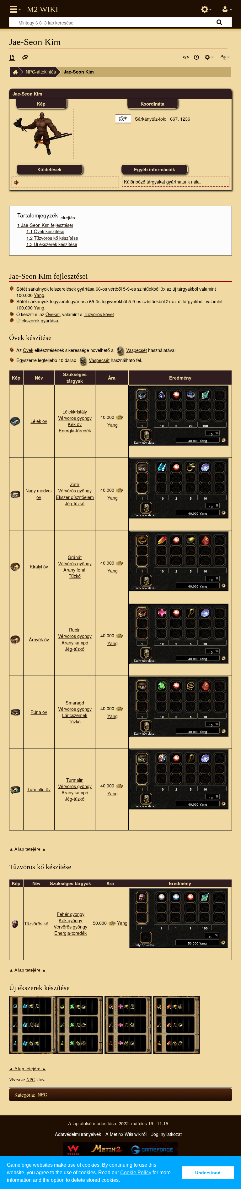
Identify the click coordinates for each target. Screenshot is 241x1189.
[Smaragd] (162, 685)
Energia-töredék (75, 430)
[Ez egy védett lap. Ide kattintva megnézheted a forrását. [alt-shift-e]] (186, 57)
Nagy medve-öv (38, 493)
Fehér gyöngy (70, 914)
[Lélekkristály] (162, 394)
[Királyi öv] (15, 565)
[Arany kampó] (191, 612)
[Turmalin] (162, 758)
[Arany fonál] (191, 539)
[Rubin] (162, 612)
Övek (28, 350)
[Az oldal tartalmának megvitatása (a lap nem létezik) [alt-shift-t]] (25, 57)
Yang (39, 295)
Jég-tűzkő (74, 503)
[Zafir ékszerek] (32, 1024)
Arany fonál (74, 569)
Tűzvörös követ (99, 314)
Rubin (75, 629)
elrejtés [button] (68, 217)
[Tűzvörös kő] (15, 922)
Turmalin (74, 779)
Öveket (53, 314)
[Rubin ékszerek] (128, 1024)
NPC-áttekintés (41, 71)
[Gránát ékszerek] (176, 1024)
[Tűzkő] (205, 539)
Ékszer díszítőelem (75, 497)
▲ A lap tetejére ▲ (27, 849)
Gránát (75, 557)
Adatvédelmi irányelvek (78, 1134)
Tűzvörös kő (36, 923)
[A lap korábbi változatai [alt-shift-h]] (196, 57)
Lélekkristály (74, 411)
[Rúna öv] (15, 711)
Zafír (74, 484)
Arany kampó (75, 642)
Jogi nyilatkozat (166, 1134)
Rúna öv (38, 712)
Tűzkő (75, 576)
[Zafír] (162, 467)
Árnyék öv (39, 639)
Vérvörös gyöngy (75, 417)
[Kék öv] (191, 394)
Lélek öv (38, 421)
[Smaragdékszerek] (79, 1024)
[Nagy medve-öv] (15, 493)
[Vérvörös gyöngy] (176, 394)
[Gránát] (162, 539)
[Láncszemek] (191, 685)
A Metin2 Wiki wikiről (126, 1134)
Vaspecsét (136, 350)
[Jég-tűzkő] (205, 467)
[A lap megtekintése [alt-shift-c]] (12, 57)
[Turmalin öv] (15, 788)
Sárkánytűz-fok (150, 118)
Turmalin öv (39, 789)
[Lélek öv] (15, 420)
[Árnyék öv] (15, 638)
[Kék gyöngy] (176, 897)
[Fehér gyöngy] (162, 897)
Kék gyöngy (70, 920)
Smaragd (75, 702)
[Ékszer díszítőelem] (191, 467)
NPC (30, 1079)
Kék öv (75, 424)
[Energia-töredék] (205, 394)
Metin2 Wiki (42, 9)
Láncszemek (74, 715)
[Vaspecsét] (146, 434)
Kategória (24, 1094)
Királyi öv (39, 566)
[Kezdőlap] (14, 72)
